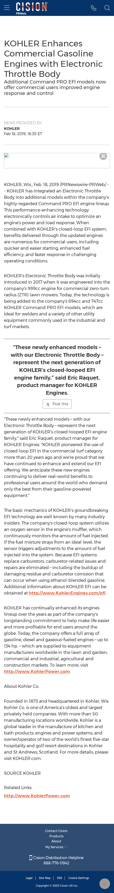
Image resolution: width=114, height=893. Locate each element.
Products (56, 836)
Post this (60, 404)
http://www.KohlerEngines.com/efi (67, 593)
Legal (29, 878)
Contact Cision (56, 831)
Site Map (45, 878)
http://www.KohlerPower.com (37, 671)
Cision (64, 885)
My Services (54, 847)
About (56, 841)
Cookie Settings (78, 878)
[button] (57, 155)
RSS (59, 878)
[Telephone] (93, 8)
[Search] (107, 8)
